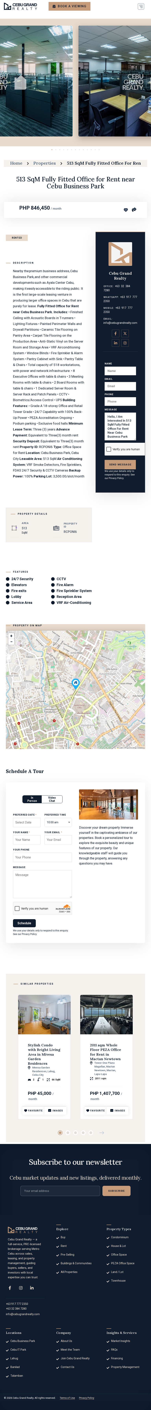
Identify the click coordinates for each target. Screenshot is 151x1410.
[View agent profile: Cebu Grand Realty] (120, 254)
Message (111, 409)
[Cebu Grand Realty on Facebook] (115, 333)
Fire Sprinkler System (74, 591)
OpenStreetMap (131, 748)
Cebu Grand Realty (120, 276)
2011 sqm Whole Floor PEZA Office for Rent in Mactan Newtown (105, 1052)
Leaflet (120, 748)
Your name (21, 832)
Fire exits (18, 591)
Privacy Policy (116, 478)
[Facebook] (10, 1288)
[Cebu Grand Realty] (20, 6)
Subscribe (116, 1190)
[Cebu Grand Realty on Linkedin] (115, 343)
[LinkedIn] (32, 1288)
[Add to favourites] (126, 210)
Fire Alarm (65, 585)
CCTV (61, 579)
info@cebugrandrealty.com (120, 322)
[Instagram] (21, 1288)
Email (109, 379)
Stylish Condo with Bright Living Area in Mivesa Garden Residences (44, 1054)
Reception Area (69, 597)
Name (108, 363)
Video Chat (52, 799)
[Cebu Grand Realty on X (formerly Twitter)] (125, 333)
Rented (17, 237)
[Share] (134, 209)
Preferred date (25, 814)
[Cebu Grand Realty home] (22, 1230)
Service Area (21, 602)
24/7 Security (22, 579)
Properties (44, 163)
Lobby (16, 597)
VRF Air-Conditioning (74, 602)
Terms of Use (67, 1397)
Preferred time (55, 814)
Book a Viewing (72, 6)
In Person (32, 799)
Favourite (35, 1110)
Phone (109, 394)
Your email (53, 832)
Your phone (21, 849)
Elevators (19, 585)
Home (16, 163)
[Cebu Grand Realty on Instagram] (125, 343)
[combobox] (58, 822)
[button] (141, 6)
